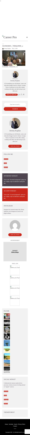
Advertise (11, 424)
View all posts (15, 146)
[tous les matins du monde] (7, 369)
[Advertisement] (15, 18)
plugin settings (7, 213)
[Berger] (7, 356)
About (6, 424)
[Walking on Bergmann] (7, 316)
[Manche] (7, 329)
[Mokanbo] (7, 323)
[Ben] (7, 336)
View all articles (11, 94)
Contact (15, 426)
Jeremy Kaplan (7, 48)
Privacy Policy (21, 424)
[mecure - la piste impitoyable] (7, 349)
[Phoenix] (7, 343)
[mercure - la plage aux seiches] (7, 363)
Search (15, 109)
